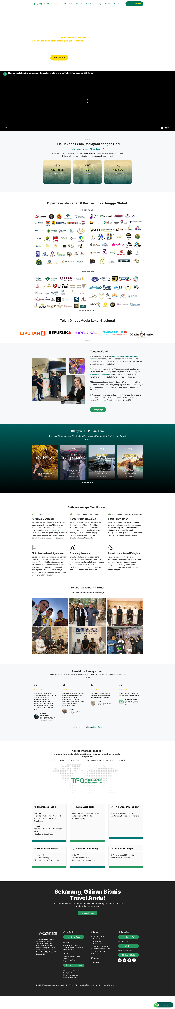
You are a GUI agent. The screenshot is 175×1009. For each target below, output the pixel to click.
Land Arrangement (99, 936)
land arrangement (67, 38)
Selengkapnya (98, 410)
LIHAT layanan (59, 58)
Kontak (107, 4)
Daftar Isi (96, 962)
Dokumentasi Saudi (99, 951)
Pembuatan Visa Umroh (100, 946)
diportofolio (97, 727)
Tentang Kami (67, 4)
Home (56, 4)
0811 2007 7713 (123, 941)
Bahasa (116, 4)
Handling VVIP (97, 944)
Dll (93, 953)
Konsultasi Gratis (134, 4)
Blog (99, 4)
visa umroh (105, 374)
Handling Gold (97, 939)
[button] (86, 340)
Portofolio (89, 4)
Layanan (79, 4)
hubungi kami (40, 58)
